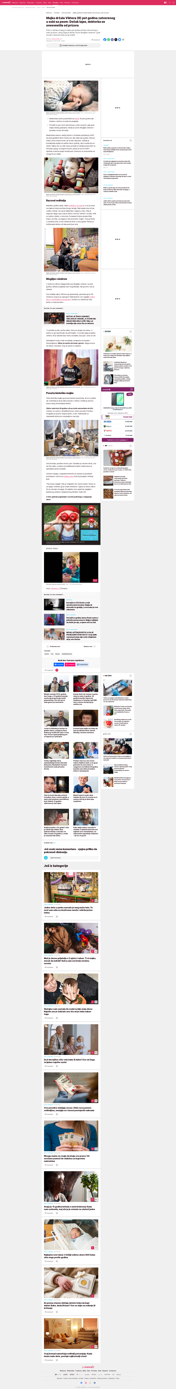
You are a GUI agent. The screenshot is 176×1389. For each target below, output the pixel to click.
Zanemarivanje (67, 654)
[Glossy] (118, 1374)
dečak (77, 119)
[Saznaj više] (130, 331)
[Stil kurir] (113, 1374)
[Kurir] (65, 1374)
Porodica (56, 13)
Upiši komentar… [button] (55, 858)
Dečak (47, 654)
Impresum (59, 1378)
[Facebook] (81, 1383)
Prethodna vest (55, 646)
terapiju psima (68, 476)
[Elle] (100, 1374)
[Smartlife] (107, 1374)
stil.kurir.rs (54, 588)
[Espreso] (72, 1374)
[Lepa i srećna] (87, 1374)
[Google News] (94, 1383)
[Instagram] (86, 1383)
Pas (52, 654)
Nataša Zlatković (57, 39)
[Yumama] (6, 2)
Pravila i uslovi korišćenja (70, 1378)
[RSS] (90, 1383)
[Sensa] (94, 1374)
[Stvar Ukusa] (79, 1374)
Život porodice (66, 13)
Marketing (111, 1378)
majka (57, 654)
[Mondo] (58, 1374)
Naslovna (49, 13)
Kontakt (81, 1378)
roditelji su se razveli (76, 206)
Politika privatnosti (102, 1378)
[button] (95, 39)
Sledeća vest (88, 646)
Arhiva (117, 1378)
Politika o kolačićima (90, 1378)
